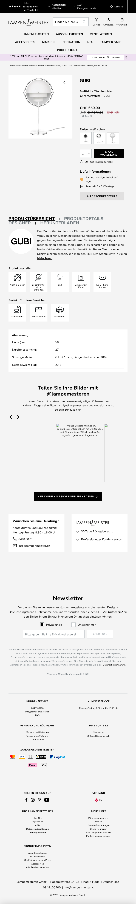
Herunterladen (59, 223)
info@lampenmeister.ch (34, 545)
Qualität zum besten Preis (37, 859)
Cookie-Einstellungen (98, 825)
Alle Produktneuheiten (37, 867)
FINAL (105, 57)
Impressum (37, 821)
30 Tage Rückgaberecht (98, 735)
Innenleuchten (37, 65)
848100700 (26, 539)
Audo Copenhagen (37, 852)
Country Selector (37, 832)
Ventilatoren (101, 34)
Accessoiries (37, 863)
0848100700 (37, 708)
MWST (98, 821)
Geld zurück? (37, 739)
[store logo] (28, 21)
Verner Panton (37, 856)
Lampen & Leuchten (18, 65)
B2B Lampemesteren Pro (98, 832)
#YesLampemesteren (98, 818)
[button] (64, 82)
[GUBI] (97, 80)
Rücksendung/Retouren (37, 735)
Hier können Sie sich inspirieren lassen (66, 496)
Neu (90, 42)
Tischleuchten (53, 65)
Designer (19, 223)
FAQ (37, 715)
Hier (46, 58)
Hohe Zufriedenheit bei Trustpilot (30, 6)
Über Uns (37, 818)
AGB (37, 825)
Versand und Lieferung (37, 732)
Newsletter (98, 732)
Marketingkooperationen (98, 835)
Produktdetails (83, 218)
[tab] (34, 219)
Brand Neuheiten (98, 828)
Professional (68, 50)
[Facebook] (26, 800)
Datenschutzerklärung (114, 664)
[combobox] (70, 22)
